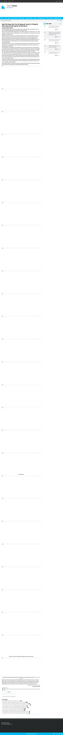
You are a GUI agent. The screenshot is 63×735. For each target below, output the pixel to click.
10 (14, 696)
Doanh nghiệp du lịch (57, 18)
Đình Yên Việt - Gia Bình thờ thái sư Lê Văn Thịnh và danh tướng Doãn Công (16, 703)
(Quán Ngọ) (10, 689)
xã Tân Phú (14, 689)
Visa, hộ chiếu (21, 18)
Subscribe (60, 1)
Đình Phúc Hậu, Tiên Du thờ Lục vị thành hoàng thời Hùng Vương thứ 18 (15, 707)
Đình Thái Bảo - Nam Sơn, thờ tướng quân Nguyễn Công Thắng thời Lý (15, 706)
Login (57, 1)
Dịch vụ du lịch (14, 18)
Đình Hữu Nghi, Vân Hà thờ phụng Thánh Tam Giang (12, 700)
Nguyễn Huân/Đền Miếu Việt (35, 685)
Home (2, 1)
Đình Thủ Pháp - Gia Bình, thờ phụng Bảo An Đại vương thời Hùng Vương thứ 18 (16, 704)
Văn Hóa (35, 18)
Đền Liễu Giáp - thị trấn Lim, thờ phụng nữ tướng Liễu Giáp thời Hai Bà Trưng (16, 713)
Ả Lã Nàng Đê (34, 689)
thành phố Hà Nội (25, 689)
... (36, 714)
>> (38, 714)
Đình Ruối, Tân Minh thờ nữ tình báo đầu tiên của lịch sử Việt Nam (14, 702)
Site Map (5, 1)
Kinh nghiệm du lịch (41, 18)
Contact (9, 1)
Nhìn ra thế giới (49, 18)
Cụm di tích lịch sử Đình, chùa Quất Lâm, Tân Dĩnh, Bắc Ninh (13, 708)
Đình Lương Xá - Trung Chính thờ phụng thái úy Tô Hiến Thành (13, 710)
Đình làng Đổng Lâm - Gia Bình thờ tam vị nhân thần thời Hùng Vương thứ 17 (16, 711)
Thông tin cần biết (28, 18)
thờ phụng (30, 689)
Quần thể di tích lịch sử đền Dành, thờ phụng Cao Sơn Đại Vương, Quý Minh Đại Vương (55, 33)
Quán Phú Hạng (5, 689)
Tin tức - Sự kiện (7, 18)
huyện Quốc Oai (19, 689)
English (61, 20)
